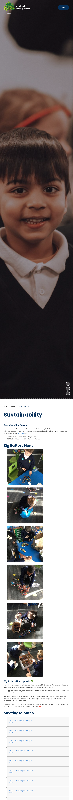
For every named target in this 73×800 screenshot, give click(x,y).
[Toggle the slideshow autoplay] (68, 393)
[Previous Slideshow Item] (68, 389)
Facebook (21, 433)
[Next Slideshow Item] (68, 384)
